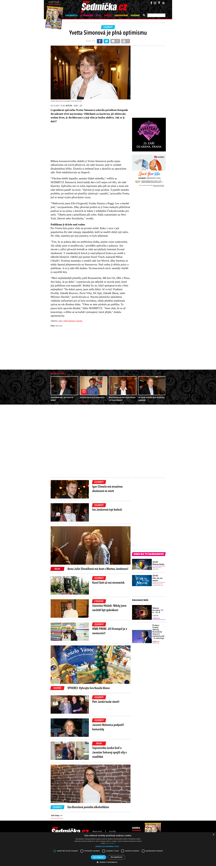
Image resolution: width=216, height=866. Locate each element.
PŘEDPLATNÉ (97, 831)
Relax (108, 15)
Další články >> (56, 816)
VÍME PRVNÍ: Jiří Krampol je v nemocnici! (109, 631)
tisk (127, 41)
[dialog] (108, 849)
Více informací (110, 843)
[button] (108, 846)
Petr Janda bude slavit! (105, 702)
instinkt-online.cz (156, 617)
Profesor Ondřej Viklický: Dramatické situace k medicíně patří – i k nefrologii (158, 632)
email (117, 41)
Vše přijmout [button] (98, 857)
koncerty (79, 321)
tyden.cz (155, 641)
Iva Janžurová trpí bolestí (107, 509)
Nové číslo (54, 3)
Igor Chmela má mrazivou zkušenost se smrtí (107, 489)
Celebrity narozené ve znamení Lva (92, 398)
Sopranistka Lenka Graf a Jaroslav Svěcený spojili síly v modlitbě (109, 752)
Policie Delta (158, 563)
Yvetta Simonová (69, 321)
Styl (98, 15)
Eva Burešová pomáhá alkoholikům (88, 807)
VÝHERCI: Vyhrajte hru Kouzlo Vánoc (89, 688)
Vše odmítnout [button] (116, 857)
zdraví (60, 321)
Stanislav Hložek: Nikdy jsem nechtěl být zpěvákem (109, 608)
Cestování (121, 15)
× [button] (213, 834)
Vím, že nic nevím (157, 578)
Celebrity (71, 15)
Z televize (86, 15)
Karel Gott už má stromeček (108, 582)
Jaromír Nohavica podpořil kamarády (108, 727)
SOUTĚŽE (112, 831)
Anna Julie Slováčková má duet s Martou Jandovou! (98, 569)
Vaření (135, 15)
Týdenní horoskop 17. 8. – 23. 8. (158, 610)
